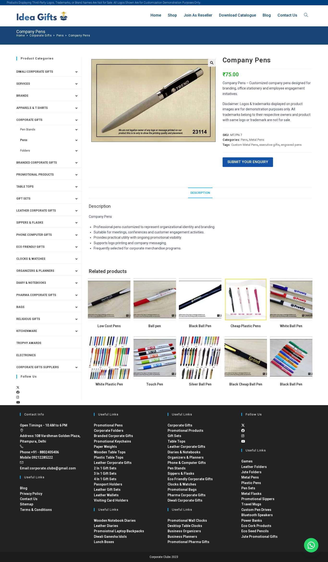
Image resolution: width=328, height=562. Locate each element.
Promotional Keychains (112, 441)
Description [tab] (200, 193)
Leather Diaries (106, 526)
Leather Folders (254, 467)
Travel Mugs (251, 504)
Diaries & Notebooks (184, 452)
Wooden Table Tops (110, 452)
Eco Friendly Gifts (30, 246)
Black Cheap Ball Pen (245, 384)
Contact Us (28, 499)
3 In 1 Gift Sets (105, 473)
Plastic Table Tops (108, 457)
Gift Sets (23, 198)
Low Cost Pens (109, 326)
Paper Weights (105, 447)
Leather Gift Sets (107, 489)
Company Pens (79, 35)
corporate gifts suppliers (37, 367)
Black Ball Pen (200, 326)
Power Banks (251, 520)
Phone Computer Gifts (34, 235)
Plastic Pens (251, 483)
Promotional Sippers (257, 499)
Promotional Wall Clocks (187, 520)
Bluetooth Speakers (257, 515)
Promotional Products (35, 174)
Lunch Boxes (104, 542)
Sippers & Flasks (29, 222)
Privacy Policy (31, 494)
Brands (22, 95)
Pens (244, 140)
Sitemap (26, 504)
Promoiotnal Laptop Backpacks (119, 531)
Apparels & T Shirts (32, 108)
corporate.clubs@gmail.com (53, 468)
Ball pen (154, 326)
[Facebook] (17, 392)
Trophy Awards (28, 343)
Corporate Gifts (29, 120)
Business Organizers (184, 531)
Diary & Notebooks (31, 282)
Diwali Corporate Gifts (34, 71)
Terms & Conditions (36, 510)
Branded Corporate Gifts (113, 436)
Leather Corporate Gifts (36, 210)
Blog (23, 488)
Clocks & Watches (30, 258)
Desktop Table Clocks (185, 526)
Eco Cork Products (256, 526)
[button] (212, 63)
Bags (20, 307)
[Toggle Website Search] (306, 15)
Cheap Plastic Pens (246, 326)
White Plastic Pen (109, 384)
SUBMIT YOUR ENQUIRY (247, 162)
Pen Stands (27, 129)
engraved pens (291, 145)
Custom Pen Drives (256, 510)
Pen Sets (248, 488)
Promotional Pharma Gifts (188, 542)
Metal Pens (256, 140)
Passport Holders (108, 484)
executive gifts (269, 145)
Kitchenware (26, 331)
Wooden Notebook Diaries (115, 520)
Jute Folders (251, 472)
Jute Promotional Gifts (259, 536)
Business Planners (182, 536)
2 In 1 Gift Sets (105, 468)
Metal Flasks (251, 494)
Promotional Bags (182, 489)
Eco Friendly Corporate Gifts (190, 479)
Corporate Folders (108, 430)
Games (247, 461)
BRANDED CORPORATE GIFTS (36, 162)
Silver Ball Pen (200, 384)
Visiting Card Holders (111, 500)
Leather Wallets (106, 495)
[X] (17, 387)
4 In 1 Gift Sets (105, 479)
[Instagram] (17, 397)
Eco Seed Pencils (255, 531)
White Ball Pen (291, 326)
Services (23, 83)
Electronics (26, 355)
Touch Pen (154, 384)
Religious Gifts (28, 319)
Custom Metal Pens (244, 145)
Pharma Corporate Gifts (36, 295)
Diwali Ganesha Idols (110, 536)
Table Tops (25, 186)
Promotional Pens (108, 425)
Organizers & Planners (35, 270)
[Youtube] (18, 402)
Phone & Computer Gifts (187, 463)
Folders (25, 150)
